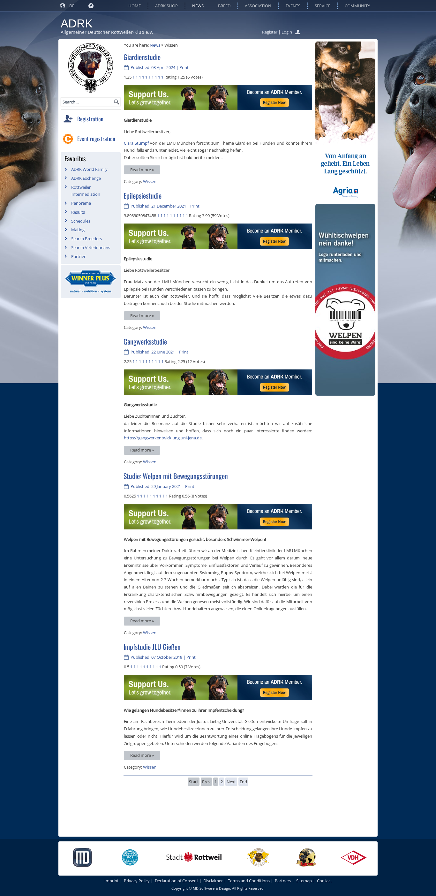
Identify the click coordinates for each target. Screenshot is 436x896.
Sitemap (304, 881)
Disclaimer (213, 881)
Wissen (149, 181)
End (243, 782)
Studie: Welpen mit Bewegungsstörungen (176, 476)
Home (134, 6)
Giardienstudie (142, 57)
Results (78, 212)
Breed (224, 6)
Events (293, 6)
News (198, 6)
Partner (78, 256)
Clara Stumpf (136, 143)
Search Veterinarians (90, 247)
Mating (78, 229)
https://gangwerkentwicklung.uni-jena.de (163, 438)
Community (357, 6)
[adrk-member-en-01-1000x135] (218, 108)
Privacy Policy (137, 881)
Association (258, 6)
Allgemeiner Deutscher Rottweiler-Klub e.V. (107, 32)
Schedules (80, 221)
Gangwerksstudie (145, 341)
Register (269, 32)
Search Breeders (86, 238)
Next (231, 782)
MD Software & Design (211, 888)
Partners (283, 881)
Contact (324, 881)
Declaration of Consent (176, 881)
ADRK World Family (89, 169)
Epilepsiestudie (143, 195)
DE (71, 6)
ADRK (77, 23)
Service (322, 6)
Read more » (142, 169)
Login (287, 32)
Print (184, 67)
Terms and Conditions (249, 881)
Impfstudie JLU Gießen (152, 647)
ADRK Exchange (86, 178)
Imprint (111, 881)
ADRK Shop (166, 6)
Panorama (81, 203)
